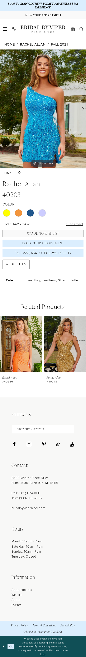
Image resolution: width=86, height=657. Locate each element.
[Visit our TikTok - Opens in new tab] (58, 444)
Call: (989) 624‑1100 (25, 493)
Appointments (21, 589)
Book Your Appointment (43, 243)
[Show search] (81, 29)
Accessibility (68, 625)
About (15, 599)
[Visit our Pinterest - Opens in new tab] (43, 444)
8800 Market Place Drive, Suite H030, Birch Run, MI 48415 (34, 480)
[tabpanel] (43, 108)
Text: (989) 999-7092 (27, 498)
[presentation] (21, 344)
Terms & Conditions (44, 625)
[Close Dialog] (4, 646)
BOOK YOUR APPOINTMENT (25, 3)
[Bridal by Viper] (43, 29)
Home (9, 44)
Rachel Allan (33, 44)
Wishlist (16, 594)
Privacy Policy (19, 625)
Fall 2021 (59, 44)
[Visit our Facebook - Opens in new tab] (14, 444)
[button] (5, 29)
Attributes (16, 264)
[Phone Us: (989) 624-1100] (14, 29)
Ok (11, 646)
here (42, 654)
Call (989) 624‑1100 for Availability (43, 253)
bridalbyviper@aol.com (28, 508)
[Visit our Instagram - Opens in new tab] (29, 444)
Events (16, 605)
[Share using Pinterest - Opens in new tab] (19, 173)
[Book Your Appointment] (72, 29)
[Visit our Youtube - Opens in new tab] (72, 444)
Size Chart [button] (74, 224)
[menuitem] (5, 29)
